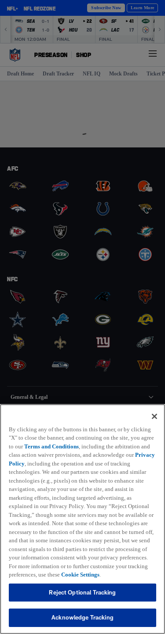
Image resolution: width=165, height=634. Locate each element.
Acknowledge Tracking (82, 617)
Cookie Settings (88, 574)
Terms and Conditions (69, 437)
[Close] (154, 407)
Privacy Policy (71, 454)
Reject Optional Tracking (82, 592)
